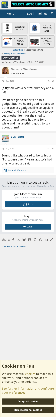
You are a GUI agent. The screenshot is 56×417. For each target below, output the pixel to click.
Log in (29, 226)
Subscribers (18, 50)
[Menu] (8, 13)
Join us (30, 204)
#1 (53, 80)
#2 (53, 148)
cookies (30, 374)
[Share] (48, 81)
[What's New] (52, 13)
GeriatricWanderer (15, 62)
